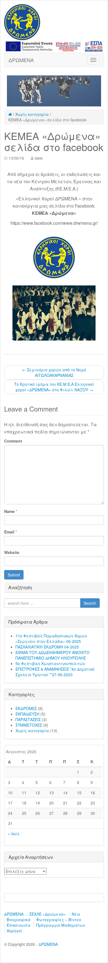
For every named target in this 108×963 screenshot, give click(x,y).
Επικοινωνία (18, 925)
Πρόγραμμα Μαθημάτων (60, 925)
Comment (13, 441)
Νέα (76, 914)
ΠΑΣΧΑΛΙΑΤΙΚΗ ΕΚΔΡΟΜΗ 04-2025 (47, 647)
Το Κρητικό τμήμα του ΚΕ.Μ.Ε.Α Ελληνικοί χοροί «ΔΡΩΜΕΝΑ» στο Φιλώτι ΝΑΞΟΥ (54, 386)
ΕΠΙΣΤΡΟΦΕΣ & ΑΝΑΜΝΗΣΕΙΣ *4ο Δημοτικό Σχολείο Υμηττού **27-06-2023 (55, 671)
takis (39, 158)
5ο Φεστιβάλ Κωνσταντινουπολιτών (50, 663)
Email (9, 532)
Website (11, 552)
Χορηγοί (14, 930)
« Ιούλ (14, 833)
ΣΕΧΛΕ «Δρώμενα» (47, 914)
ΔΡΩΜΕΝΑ (14, 914)
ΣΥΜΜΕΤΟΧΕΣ (29, 725)
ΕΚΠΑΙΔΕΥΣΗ (27, 714)
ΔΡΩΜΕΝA (21, 59)
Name (9, 511)
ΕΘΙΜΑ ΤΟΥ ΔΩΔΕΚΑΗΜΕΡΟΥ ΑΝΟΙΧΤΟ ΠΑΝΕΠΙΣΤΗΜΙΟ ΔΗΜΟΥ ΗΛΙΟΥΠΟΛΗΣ (52, 655)
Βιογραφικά (18, 919)
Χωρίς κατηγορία (32, 114)
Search (90, 603)
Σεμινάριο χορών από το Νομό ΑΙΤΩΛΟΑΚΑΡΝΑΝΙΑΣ (54, 372)
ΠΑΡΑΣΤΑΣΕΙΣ (28, 719)
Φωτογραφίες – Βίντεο (58, 919)
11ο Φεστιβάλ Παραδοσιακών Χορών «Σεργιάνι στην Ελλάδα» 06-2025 (51, 638)
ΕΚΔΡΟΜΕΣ (26, 708)
